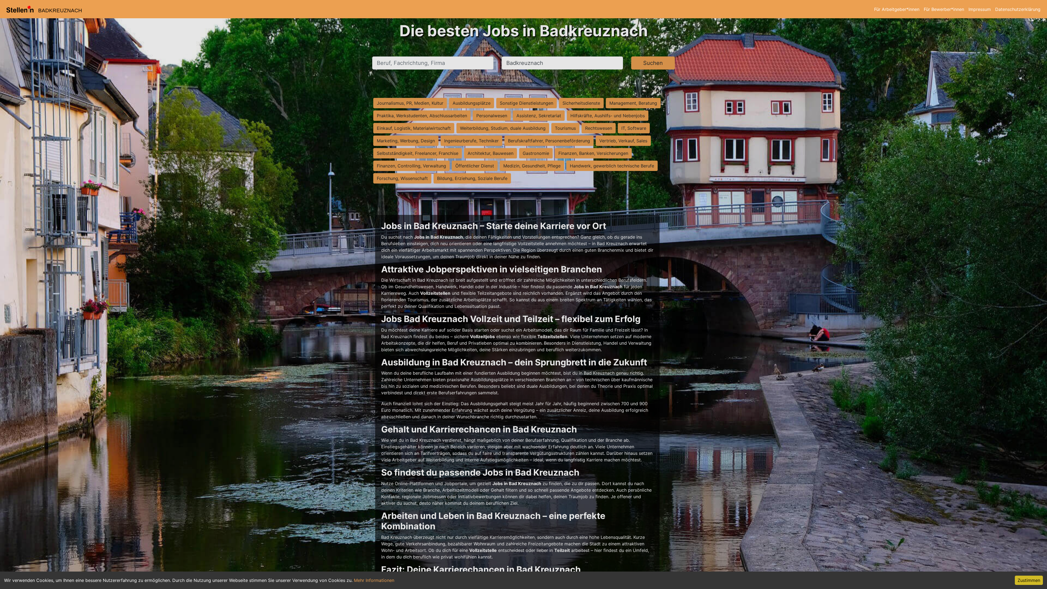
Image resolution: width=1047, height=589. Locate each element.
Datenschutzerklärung (1017, 9)
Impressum (979, 9)
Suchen (653, 63)
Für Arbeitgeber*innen (896, 9)
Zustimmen (1029, 580)
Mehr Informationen (374, 580)
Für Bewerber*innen (944, 9)
